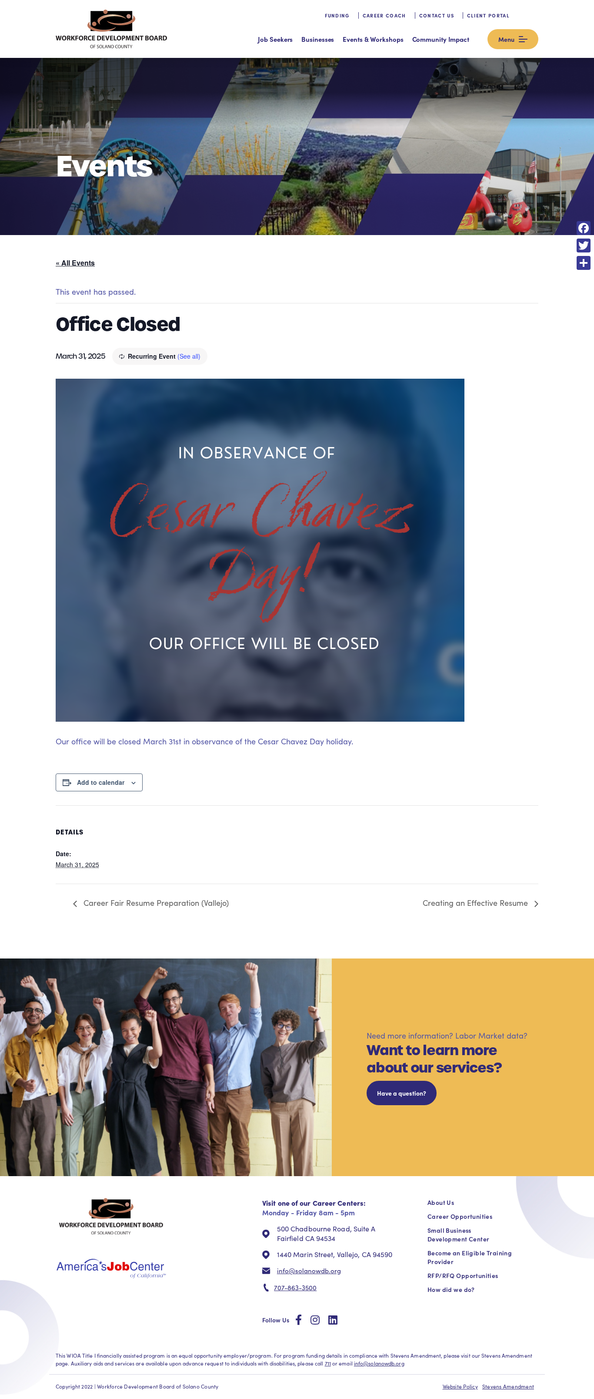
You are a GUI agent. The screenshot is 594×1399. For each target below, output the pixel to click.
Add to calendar (100, 782)
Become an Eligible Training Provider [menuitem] (469, 1257)
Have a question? (401, 1093)
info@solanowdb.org (309, 1270)
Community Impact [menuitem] (440, 39)
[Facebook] (583, 228)
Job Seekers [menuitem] (275, 39)
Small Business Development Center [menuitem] (458, 1234)
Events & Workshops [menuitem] (373, 39)
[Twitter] (583, 245)
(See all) (188, 356)
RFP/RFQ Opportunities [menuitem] (462, 1275)
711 (328, 1363)
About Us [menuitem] (440, 1202)
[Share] (583, 263)
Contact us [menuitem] (436, 15)
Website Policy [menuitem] (460, 1386)
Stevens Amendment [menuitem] (508, 1386)
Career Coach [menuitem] (384, 15)
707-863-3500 (295, 1287)
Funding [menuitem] (337, 15)
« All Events (75, 263)
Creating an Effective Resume (476, 903)
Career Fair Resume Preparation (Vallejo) (155, 903)
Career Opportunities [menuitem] (459, 1216)
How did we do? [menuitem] (451, 1289)
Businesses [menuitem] (317, 39)
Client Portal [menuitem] (488, 15)
